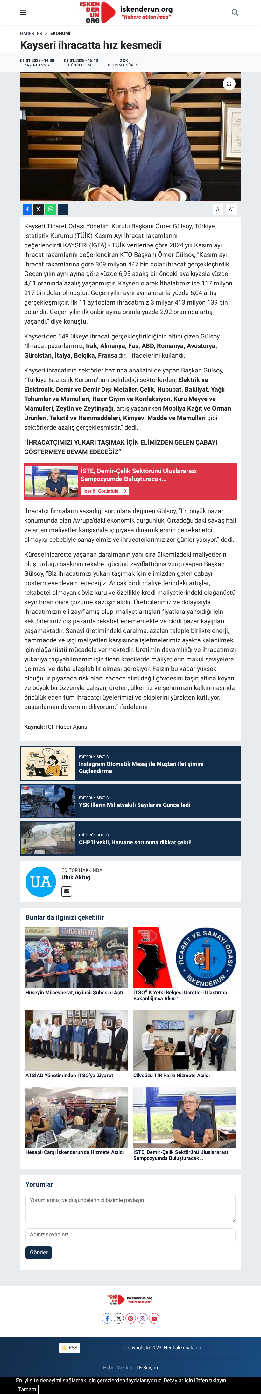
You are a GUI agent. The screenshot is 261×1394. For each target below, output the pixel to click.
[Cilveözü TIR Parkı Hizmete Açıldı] (184, 1040)
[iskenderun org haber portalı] (127, 12)
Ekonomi (60, 33)
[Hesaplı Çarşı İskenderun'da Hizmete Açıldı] (76, 1117)
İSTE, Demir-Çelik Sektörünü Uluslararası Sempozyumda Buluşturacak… (180, 1155)
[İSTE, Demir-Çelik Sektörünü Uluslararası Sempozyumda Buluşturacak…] (184, 1117)
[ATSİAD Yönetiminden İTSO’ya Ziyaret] (76, 1040)
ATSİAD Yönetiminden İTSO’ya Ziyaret (69, 1075)
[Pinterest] (130, 1318)
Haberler (31, 33)
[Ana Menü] (23, 12)
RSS (72, 1347)
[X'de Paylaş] (38, 209)
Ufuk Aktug (75, 877)
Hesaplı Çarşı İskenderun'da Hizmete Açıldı (74, 1152)
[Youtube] (154, 1318)
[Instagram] (142, 1318)
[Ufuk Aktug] (40, 881)
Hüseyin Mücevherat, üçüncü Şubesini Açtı (74, 992)
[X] (119, 1318)
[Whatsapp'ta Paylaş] (50, 209)
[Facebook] (107, 1318)
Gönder (39, 1252)
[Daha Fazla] (63, 209)
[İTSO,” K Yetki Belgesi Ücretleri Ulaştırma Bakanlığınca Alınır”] (184, 957)
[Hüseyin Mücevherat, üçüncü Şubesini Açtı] (76, 957)
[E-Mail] (66, 891)
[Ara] (235, 13)
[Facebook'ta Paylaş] (27, 209)
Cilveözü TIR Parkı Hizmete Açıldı (171, 1075)
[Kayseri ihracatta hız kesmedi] (130, 136)
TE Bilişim (147, 1368)
